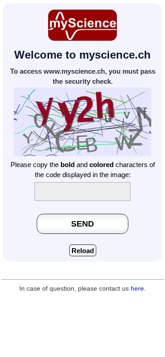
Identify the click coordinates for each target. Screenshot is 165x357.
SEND (82, 223)
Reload (83, 250)
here (137, 288)
